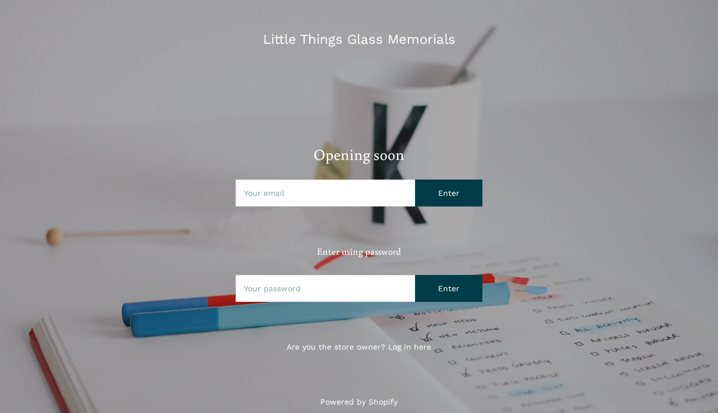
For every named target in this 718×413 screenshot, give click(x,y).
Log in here (409, 346)
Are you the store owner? (359, 346)
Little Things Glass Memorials (359, 39)
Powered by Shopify (359, 401)
